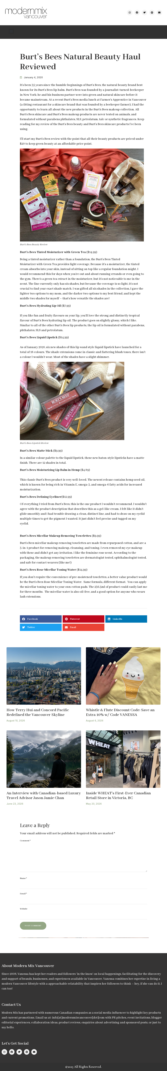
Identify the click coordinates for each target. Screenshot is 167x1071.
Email (23, 893)
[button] (11, 31)
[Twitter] (144, 12)
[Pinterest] (152, 12)
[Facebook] (137, 12)
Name (23, 878)
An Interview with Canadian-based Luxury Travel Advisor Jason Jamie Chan (44, 796)
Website (23, 908)
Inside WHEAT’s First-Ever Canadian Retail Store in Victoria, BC (118, 796)
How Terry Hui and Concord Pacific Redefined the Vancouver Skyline (38, 712)
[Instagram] (129, 12)
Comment (25, 840)
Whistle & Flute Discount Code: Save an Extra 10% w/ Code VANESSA (120, 712)
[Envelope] (159, 12)
